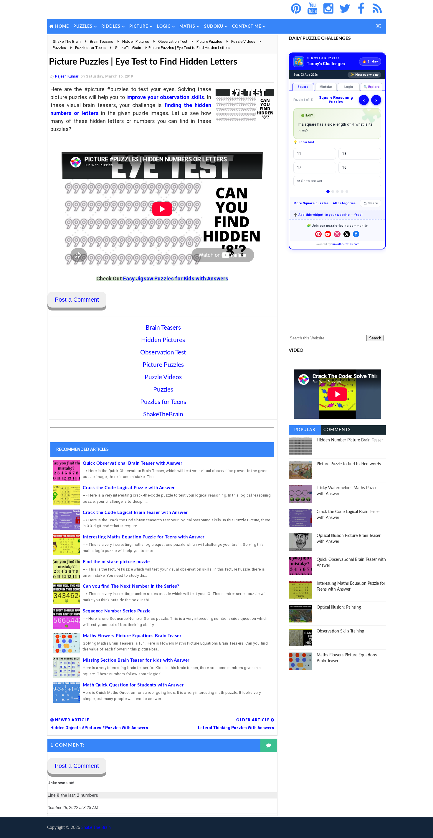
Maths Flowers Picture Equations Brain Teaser (132, 636)
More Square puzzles (310, 203)
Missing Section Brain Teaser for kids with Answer (136, 660)
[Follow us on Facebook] (356, 234)
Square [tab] (303, 87)
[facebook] (360, 8)
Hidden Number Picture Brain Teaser (350, 440)
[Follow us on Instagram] (337, 234)
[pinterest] (296, 8)
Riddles (110, 26)
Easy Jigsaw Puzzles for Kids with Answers (175, 278)
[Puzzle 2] (332, 191)
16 (344, 167)
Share (373, 203)
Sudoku (213, 26)
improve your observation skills (165, 97)
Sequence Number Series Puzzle (117, 611)
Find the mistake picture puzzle (116, 562)
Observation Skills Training (340, 631)
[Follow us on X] (346, 234)
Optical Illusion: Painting (339, 607)
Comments (337, 430)
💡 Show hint (303, 142)
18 (344, 154)
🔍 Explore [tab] (371, 87)
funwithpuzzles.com (345, 244)
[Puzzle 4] (342, 191)
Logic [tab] (348, 87)
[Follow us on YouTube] (328, 234)
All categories (344, 203)
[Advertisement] (337, 292)
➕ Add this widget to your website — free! (327, 215)
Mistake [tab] (326, 87)
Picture (138, 26)
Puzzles (82, 26)
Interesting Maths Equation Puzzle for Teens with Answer (144, 537)
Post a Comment (77, 299)
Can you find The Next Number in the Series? (131, 586)
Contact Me (246, 26)
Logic (164, 26)
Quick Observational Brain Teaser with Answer (132, 463)
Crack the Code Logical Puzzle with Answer (129, 488)
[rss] (377, 8)
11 (299, 154)
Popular (305, 430)
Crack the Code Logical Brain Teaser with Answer (135, 512)
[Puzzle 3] (337, 191)
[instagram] (328, 8)
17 (299, 167)
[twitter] (344, 8)
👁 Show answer (309, 181)
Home (62, 26)
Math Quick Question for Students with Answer (133, 685)
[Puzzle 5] (347, 191)
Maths (187, 26)
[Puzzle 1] (328, 191)
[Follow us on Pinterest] (318, 234)
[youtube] (312, 8)
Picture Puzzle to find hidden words (349, 464)
